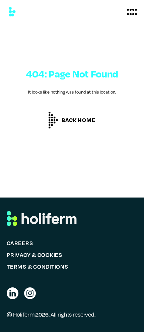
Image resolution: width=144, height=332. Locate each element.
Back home (78, 119)
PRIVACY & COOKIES (34, 254)
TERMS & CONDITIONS (37, 266)
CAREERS (20, 242)
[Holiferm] (12, 12)
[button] (132, 11)
